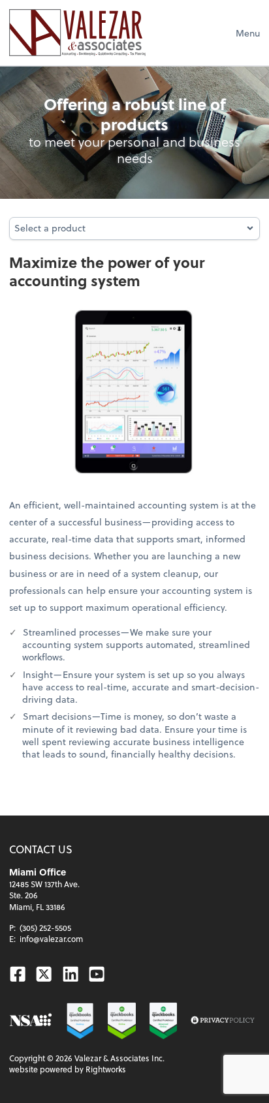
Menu (248, 33)
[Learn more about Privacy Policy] (223, 1020)
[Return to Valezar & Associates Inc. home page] (77, 32)
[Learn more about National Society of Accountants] (30, 1020)
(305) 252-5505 (45, 928)
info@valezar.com (51, 939)
